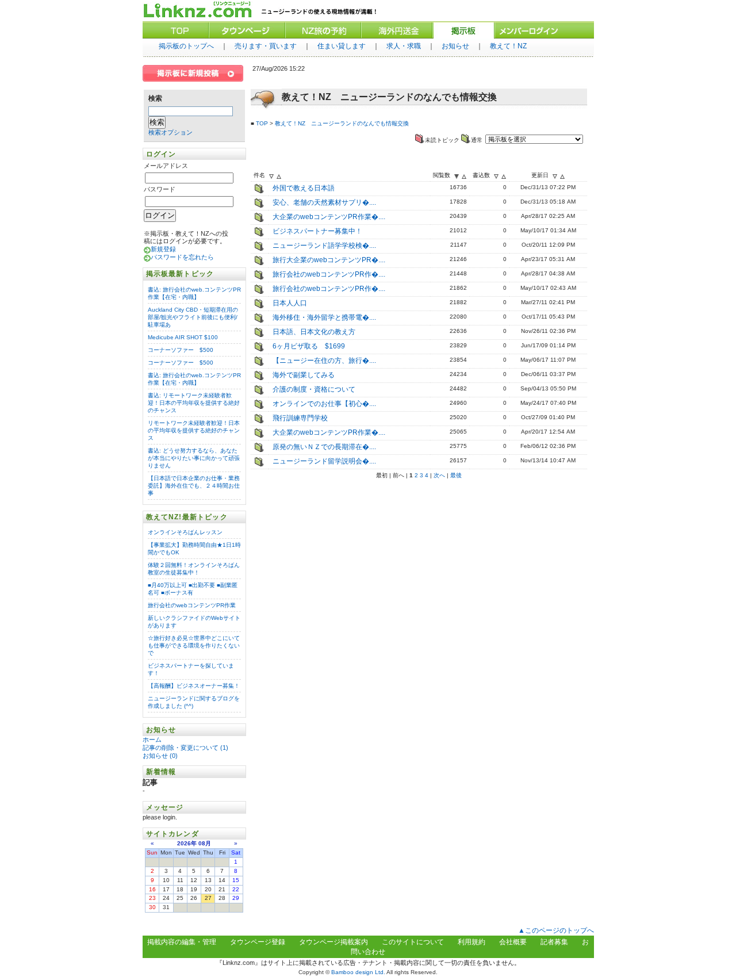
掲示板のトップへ (186, 46)
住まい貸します (341, 46)
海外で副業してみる (304, 375)
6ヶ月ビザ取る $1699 (309, 346)
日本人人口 (290, 303)
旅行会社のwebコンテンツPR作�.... (329, 274)
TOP (262, 123)
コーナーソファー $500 (180, 350)
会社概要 (513, 942)
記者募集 (554, 942)
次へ (439, 475)
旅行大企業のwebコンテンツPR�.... (329, 260)
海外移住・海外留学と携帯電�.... (324, 317)
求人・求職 (403, 46)
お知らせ (455, 46)
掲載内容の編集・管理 (181, 942)
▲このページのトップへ (556, 930)
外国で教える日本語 (304, 188)
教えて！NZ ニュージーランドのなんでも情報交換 (342, 123)
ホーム (153, 739)
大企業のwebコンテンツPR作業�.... (329, 217)
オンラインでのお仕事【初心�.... (324, 404)
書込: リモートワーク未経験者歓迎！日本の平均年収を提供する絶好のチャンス (194, 402)
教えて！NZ (508, 46)
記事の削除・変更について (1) (185, 747)
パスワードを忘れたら (182, 257)
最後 (456, 475)
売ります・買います (266, 46)
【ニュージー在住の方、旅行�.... (324, 361)
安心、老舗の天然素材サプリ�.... (324, 202)
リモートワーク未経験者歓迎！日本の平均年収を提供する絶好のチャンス (194, 430)
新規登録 (163, 249)
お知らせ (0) (160, 755)
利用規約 (471, 942)
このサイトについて (413, 942)
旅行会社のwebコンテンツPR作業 (192, 605)
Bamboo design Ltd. (358, 972)
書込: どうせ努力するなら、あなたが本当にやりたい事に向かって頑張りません (194, 458)
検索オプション (170, 132)
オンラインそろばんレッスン (185, 532)
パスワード (159, 189)
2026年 (187, 843)
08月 (204, 843)
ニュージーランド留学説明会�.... (324, 461)
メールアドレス (166, 165)
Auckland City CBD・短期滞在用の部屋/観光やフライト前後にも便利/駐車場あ (193, 317)
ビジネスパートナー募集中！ (317, 231)
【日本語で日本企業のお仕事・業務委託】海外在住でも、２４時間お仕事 (194, 485)
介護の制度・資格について (314, 389)
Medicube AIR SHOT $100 (183, 337)
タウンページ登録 (257, 942)
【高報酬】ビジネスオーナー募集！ (194, 686)
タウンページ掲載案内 (333, 942)
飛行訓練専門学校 (300, 418)
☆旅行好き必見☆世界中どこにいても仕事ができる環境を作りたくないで (194, 645)
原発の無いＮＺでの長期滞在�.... (324, 447)
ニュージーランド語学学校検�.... (324, 246)
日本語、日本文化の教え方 (314, 332)
